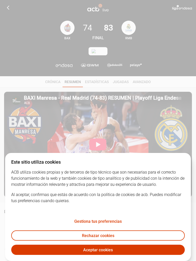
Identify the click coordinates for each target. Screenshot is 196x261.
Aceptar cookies (98, 249)
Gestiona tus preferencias (98, 221)
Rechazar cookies (98, 235)
